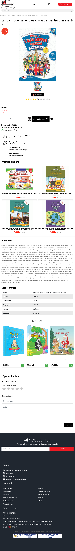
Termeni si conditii (44, 491)
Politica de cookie (8, 501)
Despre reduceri (8, 488)
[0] (49, 4)
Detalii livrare (7, 491)
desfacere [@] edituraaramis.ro (16, 479)
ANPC (40, 501)
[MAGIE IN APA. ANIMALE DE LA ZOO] (37, 340)
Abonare (61, 449)
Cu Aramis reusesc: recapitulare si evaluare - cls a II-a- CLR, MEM (55, 194)
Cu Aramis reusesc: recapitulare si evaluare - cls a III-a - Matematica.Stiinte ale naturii (55, 229)
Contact (40, 498)
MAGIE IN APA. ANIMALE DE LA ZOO (37, 360)
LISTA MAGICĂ (62, 360)
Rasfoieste (38, 95)
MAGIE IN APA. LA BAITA (13, 360)
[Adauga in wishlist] (59, 119)
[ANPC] (25, 535)
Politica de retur (8, 504)
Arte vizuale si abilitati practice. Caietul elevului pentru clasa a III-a (19, 194)
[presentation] (1, 368)
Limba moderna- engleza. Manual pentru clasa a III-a (31, 15)
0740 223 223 (10, 473)
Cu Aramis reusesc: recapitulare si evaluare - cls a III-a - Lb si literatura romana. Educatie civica (19, 229)
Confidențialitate (43, 495)
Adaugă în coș (39, 119)
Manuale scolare (10, 15)
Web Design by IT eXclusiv (53, 531)
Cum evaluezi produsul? (9, 385)
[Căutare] (71, 10)
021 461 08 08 (10, 476)
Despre (40, 488)
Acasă (2, 15)
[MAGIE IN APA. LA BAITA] (13, 340)
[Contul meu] (34, 4)
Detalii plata (6, 495)
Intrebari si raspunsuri (10, 498)
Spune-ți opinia (44, 99)
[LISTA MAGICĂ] (62, 340)
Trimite (69, 425)
